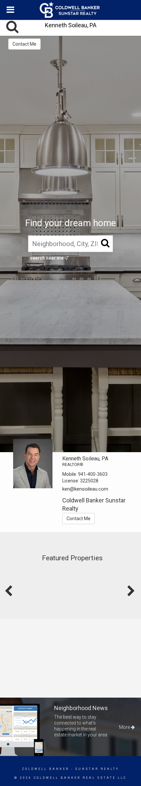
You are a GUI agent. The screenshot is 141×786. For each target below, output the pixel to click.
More (125, 727)
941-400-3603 (93, 474)
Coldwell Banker (45, 769)
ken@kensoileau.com (85, 489)
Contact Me (24, 44)
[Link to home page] (70, 10)
